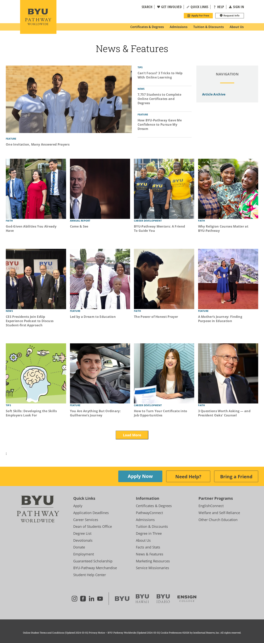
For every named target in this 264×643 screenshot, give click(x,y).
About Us (143, 540)
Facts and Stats (148, 547)
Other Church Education (218, 519)
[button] (144, 7)
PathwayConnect (149, 512)
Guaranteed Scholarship (92, 561)
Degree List (82, 533)
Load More (132, 435)
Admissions (145, 519)
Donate (79, 547)
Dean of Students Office (92, 526)
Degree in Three (149, 533)
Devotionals (83, 540)
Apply (77, 505)
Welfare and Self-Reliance (219, 512)
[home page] (38, 17)
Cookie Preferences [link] (171, 632)
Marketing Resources (153, 561)
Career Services (85, 519)
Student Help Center (89, 574)
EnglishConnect (211, 505)
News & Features (149, 554)
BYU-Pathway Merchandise (95, 567)
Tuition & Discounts (152, 526)
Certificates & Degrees (154, 505)
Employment (83, 554)
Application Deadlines (91, 512)
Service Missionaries (152, 567)
